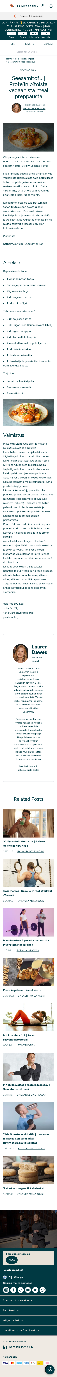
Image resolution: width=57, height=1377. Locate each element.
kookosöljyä (20, 303)
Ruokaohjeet (27, 59)
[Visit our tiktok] (21, 1290)
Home (9, 59)
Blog (17, 59)
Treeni (12, 44)
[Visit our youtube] (28, 1290)
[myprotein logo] (27, 6)
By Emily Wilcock (28, 950)
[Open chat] (43, 1290)
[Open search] (12, 6)
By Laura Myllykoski (30, 851)
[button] (50, 1369)
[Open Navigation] (5, 6)
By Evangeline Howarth (33, 1094)
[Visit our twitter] (35, 1290)
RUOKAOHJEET (28, 69)
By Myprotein (27, 1045)
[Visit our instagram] (6, 1290)
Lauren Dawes (40, 649)
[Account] (43, 6)
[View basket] (51, 6)
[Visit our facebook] (13, 1290)
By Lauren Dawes (34, 108)
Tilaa (12, 1260)
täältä (36, 770)
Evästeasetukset (13, 1270)
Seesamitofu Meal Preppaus (21, 62)
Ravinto (29, 44)
